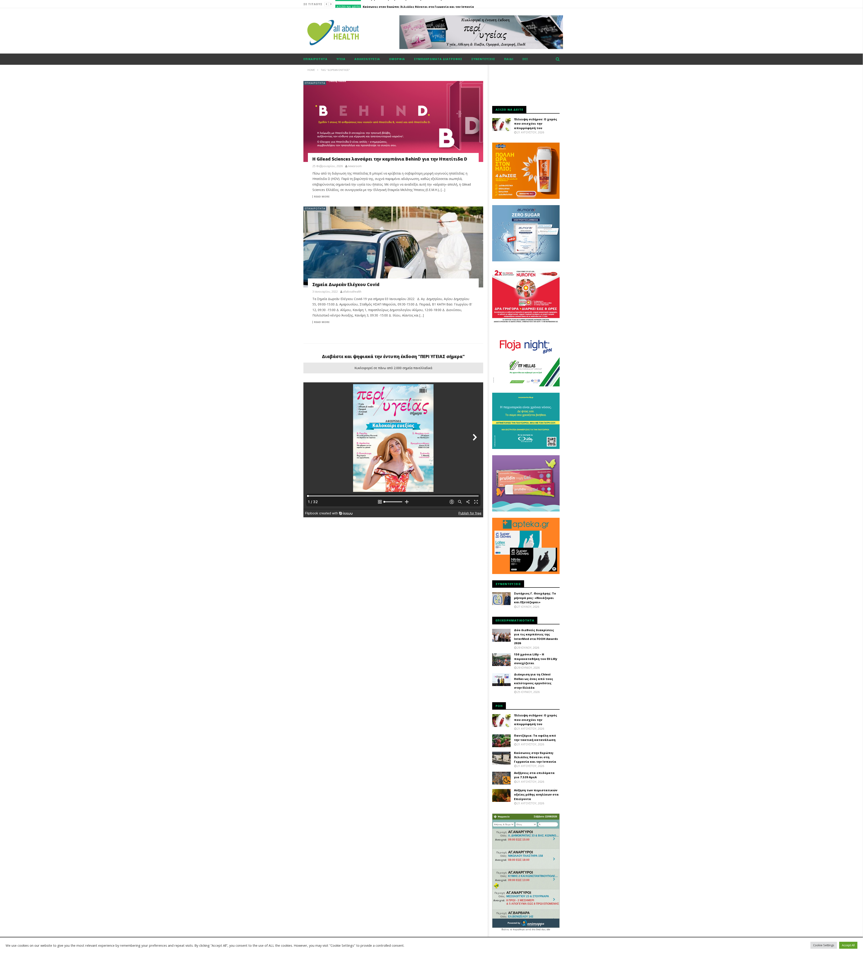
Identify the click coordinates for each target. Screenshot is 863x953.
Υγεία (340, 59)
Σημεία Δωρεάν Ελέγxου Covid (345, 284)
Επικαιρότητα (315, 59)
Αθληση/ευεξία (367, 59)
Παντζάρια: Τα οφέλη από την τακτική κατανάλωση (535, 737)
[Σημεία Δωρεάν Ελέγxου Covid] (393, 246)
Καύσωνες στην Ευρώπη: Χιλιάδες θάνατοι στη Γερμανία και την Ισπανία (418, 4)
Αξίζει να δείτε (348, 4)
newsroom (355, 166)
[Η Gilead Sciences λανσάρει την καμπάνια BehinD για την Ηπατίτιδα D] (393, 121)
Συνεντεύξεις (483, 59)
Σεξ (525, 59)
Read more (321, 196)
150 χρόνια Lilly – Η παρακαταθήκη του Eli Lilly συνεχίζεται (535, 658)
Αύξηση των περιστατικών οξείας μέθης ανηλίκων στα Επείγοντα (536, 794)
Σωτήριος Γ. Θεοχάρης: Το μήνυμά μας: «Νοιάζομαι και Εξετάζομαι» (535, 597)
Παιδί (508, 59)
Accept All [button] (848, 945)
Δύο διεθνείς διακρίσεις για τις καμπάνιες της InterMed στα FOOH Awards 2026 (536, 636)
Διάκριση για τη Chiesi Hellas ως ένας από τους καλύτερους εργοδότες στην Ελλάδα (533, 681)
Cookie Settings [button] (823, 945)
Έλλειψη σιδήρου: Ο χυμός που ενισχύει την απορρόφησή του (535, 123)
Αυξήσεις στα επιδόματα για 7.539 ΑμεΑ (534, 775)
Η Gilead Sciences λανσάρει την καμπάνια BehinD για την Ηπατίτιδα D (389, 159)
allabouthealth (352, 292)
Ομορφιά (397, 59)
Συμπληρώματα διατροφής (438, 59)
